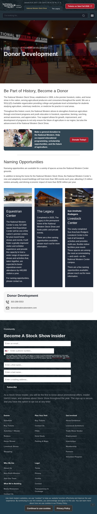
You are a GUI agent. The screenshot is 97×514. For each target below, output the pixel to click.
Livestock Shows (11, 446)
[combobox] (45, 15)
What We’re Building (12, 484)
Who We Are (9, 463)
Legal (37, 463)
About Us (17, 48)
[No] (92, 505)
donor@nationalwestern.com (24, 308)
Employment (71, 436)
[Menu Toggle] (92, 15)
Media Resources (11, 489)
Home (7, 48)
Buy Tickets (9, 426)
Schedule (8, 421)
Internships (71, 441)
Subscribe (12, 387)
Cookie (38, 478)
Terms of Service (57, 358)
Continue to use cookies (39, 508)
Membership (71, 446)
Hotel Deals (40, 436)
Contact (38, 484)
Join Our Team (10, 478)
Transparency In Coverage (42, 490)
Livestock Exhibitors (75, 426)
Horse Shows (9, 441)
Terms (37, 468)
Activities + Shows (12, 431)
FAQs (37, 431)
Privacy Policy (63, 508)
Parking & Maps (41, 441)
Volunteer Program (74, 457)
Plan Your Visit (41, 415)
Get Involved (71, 415)
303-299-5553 (17, 302)
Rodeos (7, 436)
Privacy (38, 473)
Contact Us (39, 426)
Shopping (8, 452)
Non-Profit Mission (12, 473)
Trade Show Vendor (74, 431)
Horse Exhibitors (73, 421)
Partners (69, 452)
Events (7, 415)
